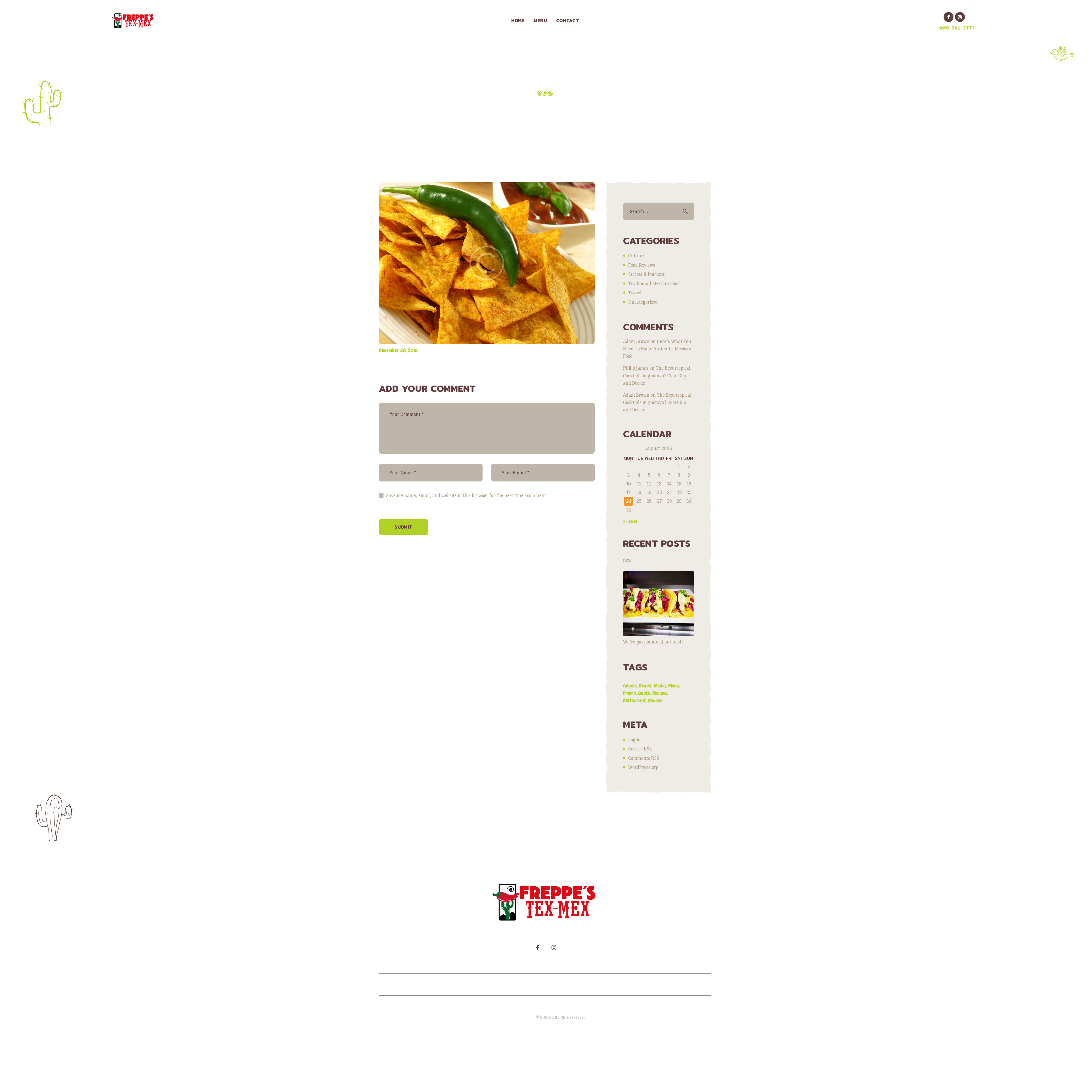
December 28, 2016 (398, 350)
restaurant (634, 700)
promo (629, 693)
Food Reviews (641, 265)
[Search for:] (658, 211)
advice (630, 685)
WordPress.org (643, 767)
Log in (634, 739)
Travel (635, 292)
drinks (645, 685)
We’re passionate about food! (653, 642)
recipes (659, 693)
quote (644, 693)
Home (429, 107)
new (627, 560)
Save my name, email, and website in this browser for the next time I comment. (467, 495)
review (655, 700)
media (660, 685)
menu (673, 685)
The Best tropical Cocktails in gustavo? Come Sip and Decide (656, 375)
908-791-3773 (957, 27)
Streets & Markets (646, 274)
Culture (636, 255)
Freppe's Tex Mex (519, 1017)
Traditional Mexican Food (654, 283)
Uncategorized (643, 302)
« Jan (630, 521)
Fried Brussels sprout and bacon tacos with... (519, 107)
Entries (640, 749)
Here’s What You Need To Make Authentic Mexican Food (657, 349)
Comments (643, 758)
